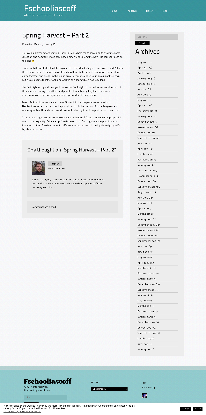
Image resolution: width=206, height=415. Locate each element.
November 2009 (146, 230)
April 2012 (143, 105)
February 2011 (145, 160)
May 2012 (142, 100)
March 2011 (143, 154)
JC (54, 44)
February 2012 (145, 111)
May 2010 (142, 203)
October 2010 (144, 181)
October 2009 (145, 236)
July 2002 (142, 344)
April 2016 (143, 73)
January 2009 (145, 279)
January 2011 (144, 165)
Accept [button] (198, 409)
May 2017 (142, 62)
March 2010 (143, 214)
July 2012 (142, 89)
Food (164, 11)
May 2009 (143, 257)
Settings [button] (185, 409)
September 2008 (146, 290)
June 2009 (143, 252)
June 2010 (142, 198)
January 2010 (144, 219)
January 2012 (144, 116)
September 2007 (146, 333)
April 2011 (142, 149)
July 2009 (142, 246)
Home (113, 11)
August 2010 (144, 192)
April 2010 (143, 209)
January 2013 (144, 78)
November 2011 (145, 127)
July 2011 (142, 143)
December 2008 (146, 284)
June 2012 (142, 95)
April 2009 (143, 263)
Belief (149, 11)
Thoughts (132, 11)
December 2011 (145, 122)
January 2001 (144, 349)
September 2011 (146, 138)
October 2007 (145, 328)
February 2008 (145, 311)
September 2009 (146, 241)
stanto (55, 164)
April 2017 (143, 68)
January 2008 (145, 317)
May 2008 (143, 301)
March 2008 (144, 306)
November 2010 (146, 176)
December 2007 (146, 322)
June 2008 (143, 295)
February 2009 (145, 274)
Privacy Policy (148, 388)
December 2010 (146, 171)
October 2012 (144, 84)
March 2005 (144, 339)
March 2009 (144, 268)
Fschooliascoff (50, 9)
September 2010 (146, 187)
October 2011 (144, 133)
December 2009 (146, 225)
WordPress (44, 390)
